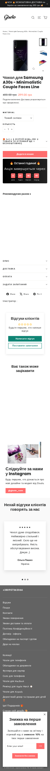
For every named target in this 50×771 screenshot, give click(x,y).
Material (9, 112)
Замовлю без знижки (25, 755)
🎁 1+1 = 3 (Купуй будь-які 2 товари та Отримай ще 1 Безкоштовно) (21, 141)
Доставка (25, 99)
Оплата (7, 276)
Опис (6, 261)
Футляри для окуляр (14, 670)
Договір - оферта (12, 633)
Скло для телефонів (14, 676)
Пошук (6, 607)
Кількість (9, 124)
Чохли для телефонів (14, 660)
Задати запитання (15, 284)
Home (5, 31)
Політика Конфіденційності (17, 628)
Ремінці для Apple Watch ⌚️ (18, 686)
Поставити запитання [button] (25, 345)
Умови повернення (13, 618)
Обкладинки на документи (17, 665)
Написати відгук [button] (25, 338)
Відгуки (7, 602)
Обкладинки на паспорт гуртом (20, 639)
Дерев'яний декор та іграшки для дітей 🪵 (24, 698)
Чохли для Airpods (12, 691)
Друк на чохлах (11, 644)
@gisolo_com (15, 490)
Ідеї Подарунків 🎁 (13, 705)
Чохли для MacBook (13, 681)
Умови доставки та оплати (17, 623)
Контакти (7, 613)
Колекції (7, 655)
